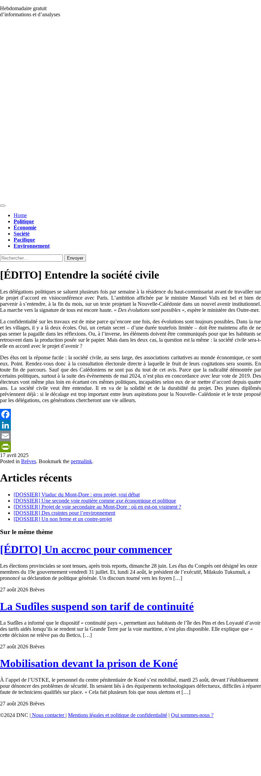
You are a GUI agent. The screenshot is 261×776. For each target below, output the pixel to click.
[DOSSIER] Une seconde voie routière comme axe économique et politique (95, 501)
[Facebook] (130, 414)
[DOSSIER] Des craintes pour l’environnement (64, 513)
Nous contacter (48, 715)
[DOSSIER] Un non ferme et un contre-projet (63, 519)
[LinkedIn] (130, 425)
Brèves (28, 461)
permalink (81, 461)
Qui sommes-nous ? (192, 715)
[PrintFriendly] (130, 446)
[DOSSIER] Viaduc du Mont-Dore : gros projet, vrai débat (77, 494)
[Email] (130, 436)
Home (20, 215)
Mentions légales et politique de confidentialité (117, 715)
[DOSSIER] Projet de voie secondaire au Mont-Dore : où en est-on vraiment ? (97, 507)
